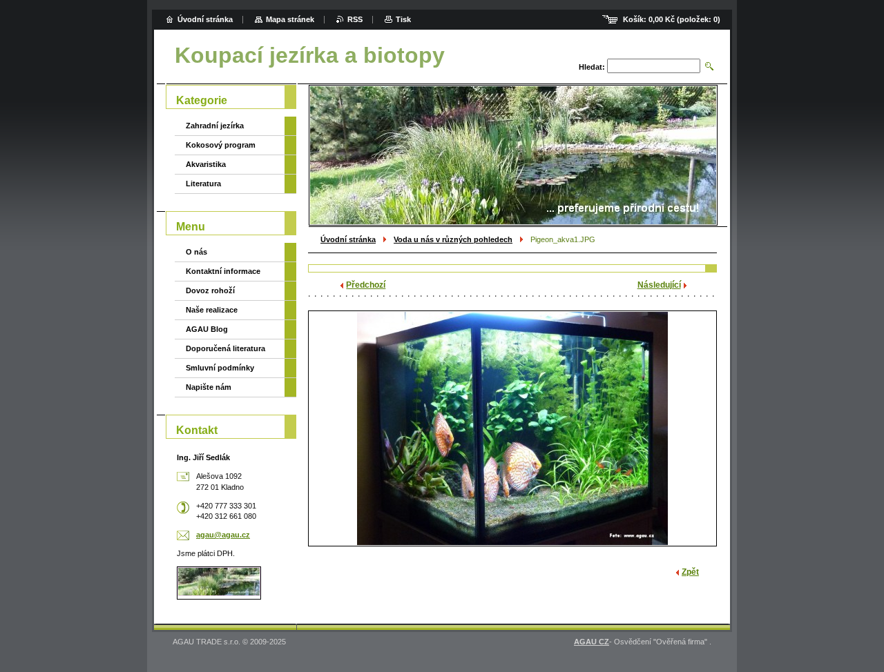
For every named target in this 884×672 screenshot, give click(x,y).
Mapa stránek (290, 19)
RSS (355, 19)
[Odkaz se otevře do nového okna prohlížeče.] (512, 428)
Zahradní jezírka (215, 125)
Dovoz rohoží (210, 290)
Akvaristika (206, 164)
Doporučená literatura (225, 348)
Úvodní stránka (348, 239)
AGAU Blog (207, 329)
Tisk (403, 19)
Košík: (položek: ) (671, 19)
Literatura (203, 183)
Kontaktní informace (223, 271)
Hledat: (592, 67)
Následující (659, 285)
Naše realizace (212, 310)
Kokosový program (221, 145)
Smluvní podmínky (220, 368)
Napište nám (208, 387)
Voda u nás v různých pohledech (453, 239)
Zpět (690, 572)
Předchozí (365, 285)
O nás (196, 252)
